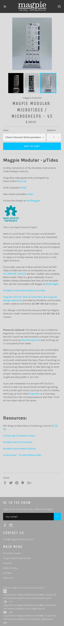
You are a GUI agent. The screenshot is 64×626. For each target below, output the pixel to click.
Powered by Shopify (35, 588)
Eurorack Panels (12, 553)
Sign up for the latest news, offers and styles (28, 509)
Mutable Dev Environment (17, 442)
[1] (53, 425)
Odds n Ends (10, 568)
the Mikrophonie (30, 340)
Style (6, 130)
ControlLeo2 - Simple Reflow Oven (22, 455)
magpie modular (18, 588)
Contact (7, 572)
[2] (56, 425)
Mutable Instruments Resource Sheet (24, 290)
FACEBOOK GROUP (14, 273)
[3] (4, 429)
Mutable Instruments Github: (19, 448)
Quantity (51, 130)
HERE (23, 187)
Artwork (7, 563)
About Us (8, 577)
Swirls (21, 181)
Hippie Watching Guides (16, 558)
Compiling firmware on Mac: (19, 435)
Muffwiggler (33, 200)
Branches (34, 393)
